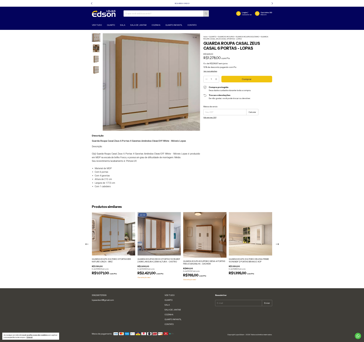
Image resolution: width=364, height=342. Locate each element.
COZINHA (156, 25)
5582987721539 (99, 295)
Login (244, 12)
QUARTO (111, 25)
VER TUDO (97, 25)
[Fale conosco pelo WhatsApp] (358, 336)
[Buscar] (206, 13)
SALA (122, 25)
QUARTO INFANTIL (173, 25)
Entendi (30, 337)
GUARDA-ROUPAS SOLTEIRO (247, 37)
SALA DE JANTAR (138, 25)
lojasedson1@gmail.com (103, 300)
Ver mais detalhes (210, 71)
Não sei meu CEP (209, 117)
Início (205, 37)
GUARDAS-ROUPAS (226, 37)
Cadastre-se (247, 15)
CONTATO (192, 25)
